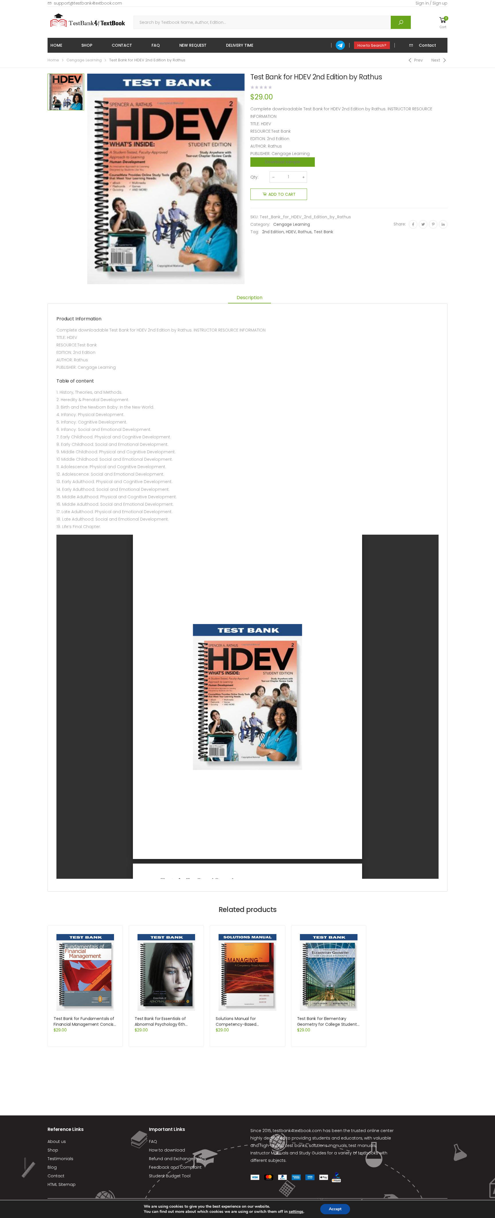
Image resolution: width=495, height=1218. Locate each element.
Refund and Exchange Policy (177, 1159)
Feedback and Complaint (175, 1167)
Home (56, 45)
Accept (335, 1209)
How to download (167, 1150)
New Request (193, 45)
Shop (86, 45)
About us (57, 1141)
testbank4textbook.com (297, 1130)
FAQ (156, 45)
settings (296, 1211)
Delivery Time (239, 45)
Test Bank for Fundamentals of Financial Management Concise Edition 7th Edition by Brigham (85, 1024)
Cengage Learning (84, 60)
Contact (122, 45)
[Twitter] (423, 224)
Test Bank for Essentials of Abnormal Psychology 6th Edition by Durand (160, 1024)
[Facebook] (413, 224)
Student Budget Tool (169, 1176)
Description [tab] (249, 297)
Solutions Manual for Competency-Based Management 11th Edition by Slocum (243, 1027)
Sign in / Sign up (431, 3)
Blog (52, 1167)
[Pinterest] (433, 224)
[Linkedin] (443, 224)
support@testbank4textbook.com (88, 3)
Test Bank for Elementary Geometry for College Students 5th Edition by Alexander (328, 1024)
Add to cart (282, 194)
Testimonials (60, 1159)
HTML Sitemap (62, 1184)
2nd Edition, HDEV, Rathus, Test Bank (297, 232)
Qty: (254, 177)
